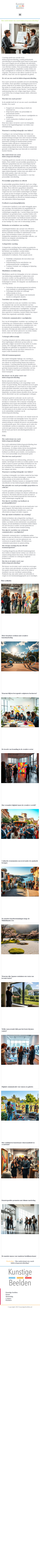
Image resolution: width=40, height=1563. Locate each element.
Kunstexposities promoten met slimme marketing (18, 1200)
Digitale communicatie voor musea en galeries (17, 1087)
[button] (20, 14)
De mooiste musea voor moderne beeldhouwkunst (19, 1256)
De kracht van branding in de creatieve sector (17, 749)
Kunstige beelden (12, 1292)
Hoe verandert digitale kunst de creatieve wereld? (19, 805)
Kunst (8, 1294)
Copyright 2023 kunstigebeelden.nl (20, 1307)
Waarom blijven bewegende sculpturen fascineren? (19, 693)
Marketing (10, 1261)
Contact (8, 1298)
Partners (9, 1300)
